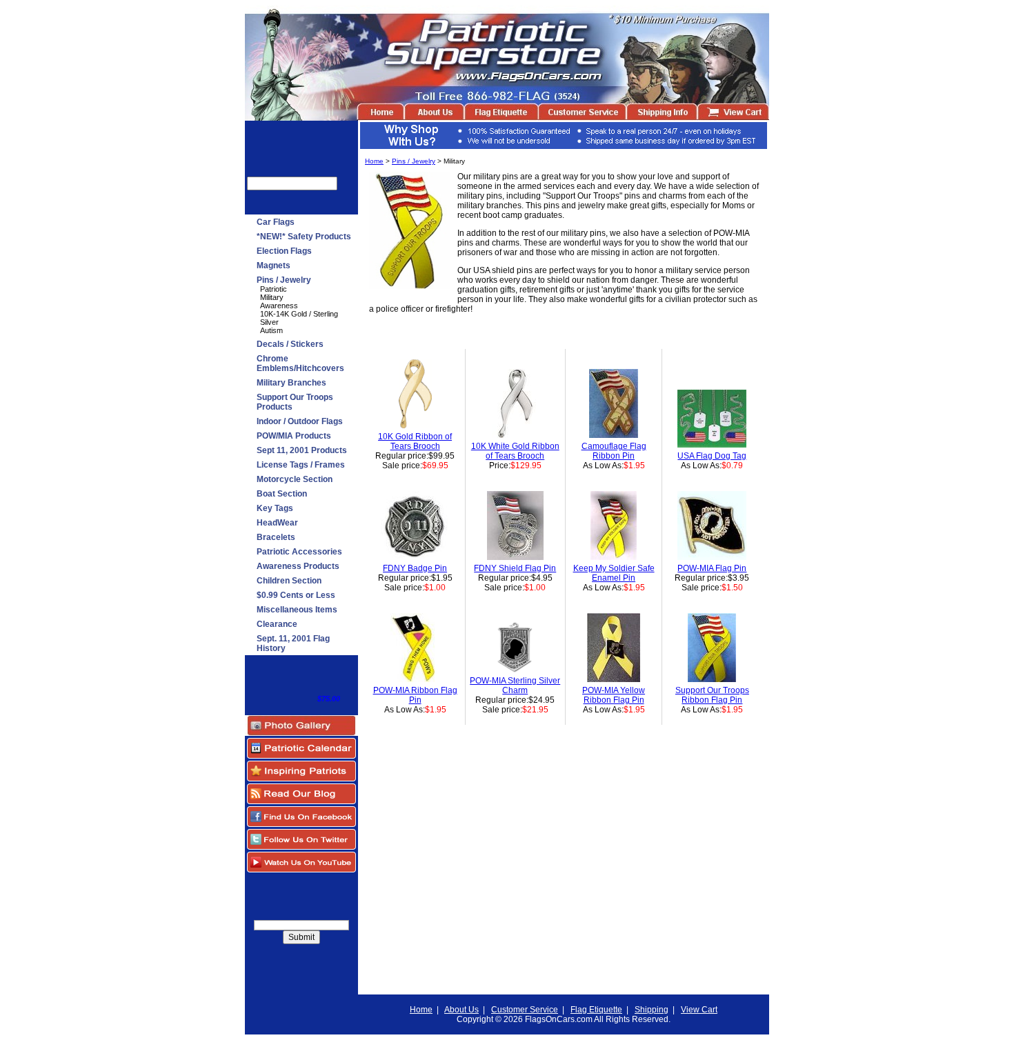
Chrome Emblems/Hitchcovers (300, 363)
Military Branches (291, 383)
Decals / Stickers (290, 344)
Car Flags (276, 222)
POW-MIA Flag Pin (711, 568)
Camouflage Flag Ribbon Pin (613, 451)
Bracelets (276, 537)
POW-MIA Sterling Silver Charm (515, 685)
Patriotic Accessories (299, 552)
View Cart (699, 1009)
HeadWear (277, 523)
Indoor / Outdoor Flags (300, 421)
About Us (461, 1009)
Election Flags (284, 251)
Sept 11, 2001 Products (302, 450)
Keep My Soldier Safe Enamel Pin (614, 573)
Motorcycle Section (294, 479)
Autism (271, 330)
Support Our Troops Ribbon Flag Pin (712, 695)
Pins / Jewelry (284, 280)
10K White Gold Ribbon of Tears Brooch (515, 451)
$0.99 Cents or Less (296, 595)
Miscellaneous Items (297, 609)
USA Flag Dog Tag (711, 456)
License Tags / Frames (301, 465)
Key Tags (275, 508)
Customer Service (524, 1009)
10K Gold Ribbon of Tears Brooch (415, 441)
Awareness (279, 305)
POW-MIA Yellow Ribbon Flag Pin (613, 695)
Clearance (277, 624)
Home (374, 161)
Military (272, 297)
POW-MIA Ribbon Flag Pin (415, 695)
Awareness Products (298, 566)
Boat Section (282, 494)
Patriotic (273, 289)
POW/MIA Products (294, 436)
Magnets (273, 265)
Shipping (651, 1009)
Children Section (289, 581)
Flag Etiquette (596, 1009)
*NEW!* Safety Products (304, 236)
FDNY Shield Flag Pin (515, 568)
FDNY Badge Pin (415, 568)
